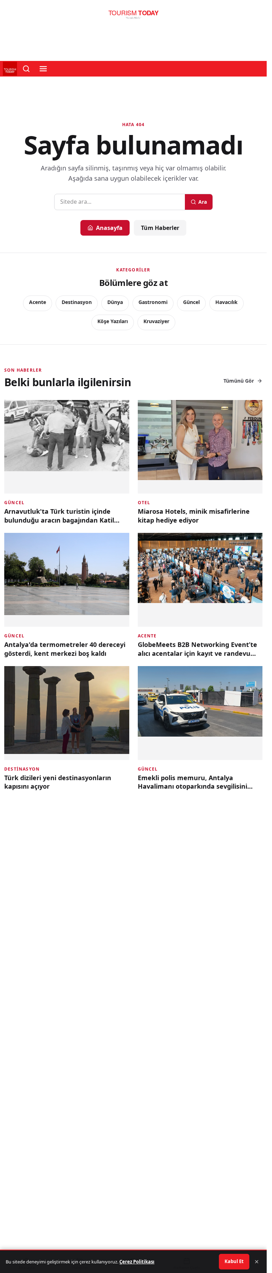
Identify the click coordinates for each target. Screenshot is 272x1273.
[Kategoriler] (43, 69)
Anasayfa (109, 228)
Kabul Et (234, 1261)
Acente (37, 302)
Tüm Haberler (160, 228)
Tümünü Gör (238, 380)
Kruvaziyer (156, 321)
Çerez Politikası (136, 1261)
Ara (202, 201)
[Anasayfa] (133, 16)
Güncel (191, 302)
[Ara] (26, 69)
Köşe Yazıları (112, 321)
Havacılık (226, 302)
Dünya (115, 302)
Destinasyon (77, 302)
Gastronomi (153, 302)
